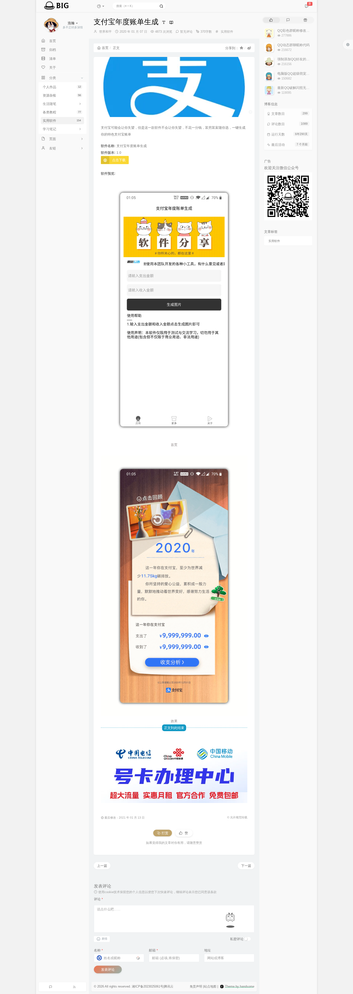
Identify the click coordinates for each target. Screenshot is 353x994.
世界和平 (105, 31)
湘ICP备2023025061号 (147, 986)
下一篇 (246, 866)
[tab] (271, 20)
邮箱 (153, 950)
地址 (207, 950)
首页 (105, 48)
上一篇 (102, 866)
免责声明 (196, 986)
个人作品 (62, 87)
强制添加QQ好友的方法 (295, 59)
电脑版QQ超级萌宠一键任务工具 (301, 73)
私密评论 (236, 939)
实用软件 (62, 121)
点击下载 (119, 160)
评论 (98, 899)
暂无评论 (186, 31)
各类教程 (62, 112)
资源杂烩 (62, 95)
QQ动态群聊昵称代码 (293, 45)
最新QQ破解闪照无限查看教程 (300, 88)
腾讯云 (168, 986)
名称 (98, 950)
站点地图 (210, 986)
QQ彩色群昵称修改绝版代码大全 (301, 30)
